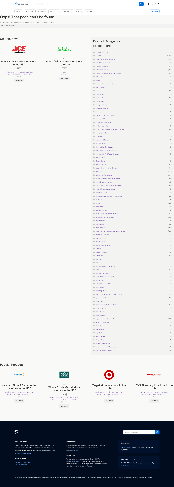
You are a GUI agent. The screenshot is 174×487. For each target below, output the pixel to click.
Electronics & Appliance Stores (106, 150)
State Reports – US (67, 11)
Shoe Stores (100, 287)
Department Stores (102, 140)
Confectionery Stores (103, 126)
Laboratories (100, 207)
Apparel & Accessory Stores (105, 59)
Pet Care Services (102, 252)
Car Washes (100, 101)
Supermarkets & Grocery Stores (106, 319)
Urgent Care (100, 340)
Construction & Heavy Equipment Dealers (110, 129)
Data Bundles (29, 11)
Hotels (98, 203)
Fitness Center (100, 161)
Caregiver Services (102, 108)
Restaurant (99, 280)
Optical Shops (100, 242)
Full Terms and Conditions (22, 453)
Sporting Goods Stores (103, 298)
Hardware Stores (101, 192)
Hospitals (99, 199)
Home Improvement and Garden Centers (109, 196)
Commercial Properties (103, 119)
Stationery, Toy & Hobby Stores (106, 305)
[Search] (141, 4)
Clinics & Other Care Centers (105, 115)
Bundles (98, 91)
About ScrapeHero (20, 464)
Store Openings (54, 11)
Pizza (97, 263)
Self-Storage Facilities (103, 284)
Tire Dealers (100, 329)
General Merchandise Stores (105, 189)
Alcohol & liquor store (103, 52)
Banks (98, 80)
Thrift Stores (100, 326)
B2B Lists (79, 11)
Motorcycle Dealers (102, 235)
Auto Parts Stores (102, 66)
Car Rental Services (102, 98)
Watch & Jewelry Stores (104, 350)
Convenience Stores (102, 133)
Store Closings (42, 11)
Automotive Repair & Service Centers (108, 73)
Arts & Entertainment (103, 63)
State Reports (100, 301)
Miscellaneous (100, 228)
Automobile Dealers (102, 70)
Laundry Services (101, 210)
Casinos (98, 112)
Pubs (97, 270)
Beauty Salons (100, 87)
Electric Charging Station (104, 147)
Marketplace (88, 11)
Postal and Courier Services (105, 266)
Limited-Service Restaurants (105, 217)
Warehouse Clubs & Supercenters (107, 347)
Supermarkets (100, 315)
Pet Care (99, 249)
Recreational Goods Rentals (105, 277)
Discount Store (101, 143)
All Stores (99, 56)
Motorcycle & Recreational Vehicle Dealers (110, 231)
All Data (18, 11)
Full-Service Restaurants (104, 175)
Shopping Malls (101, 291)
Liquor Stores (100, 220)
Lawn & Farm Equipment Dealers (107, 214)
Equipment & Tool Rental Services (107, 154)
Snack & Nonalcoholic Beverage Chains (109, 294)
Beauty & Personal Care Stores (106, 84)
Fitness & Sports (101, 157)
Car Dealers (100, 94)
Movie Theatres (101, 238)
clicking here (125, 465)
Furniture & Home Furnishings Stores (108, 178)
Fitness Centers (101, 164)
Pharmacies (99, 259)
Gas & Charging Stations (104, 182)
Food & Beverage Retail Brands (106, 168)
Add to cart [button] (18, 80)
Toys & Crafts (100, 333)
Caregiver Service (102, 105)
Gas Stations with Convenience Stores (109, 185)
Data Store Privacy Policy (22, 462)
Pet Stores (99, 256)
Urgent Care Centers (103, 343)
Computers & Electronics (104, 122)
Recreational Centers (103, 273)
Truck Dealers (100, 336)
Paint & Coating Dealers (104, 245)
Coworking (99, 136)
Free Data (99, 171)
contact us (74, 450)
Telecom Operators (102, 322)
